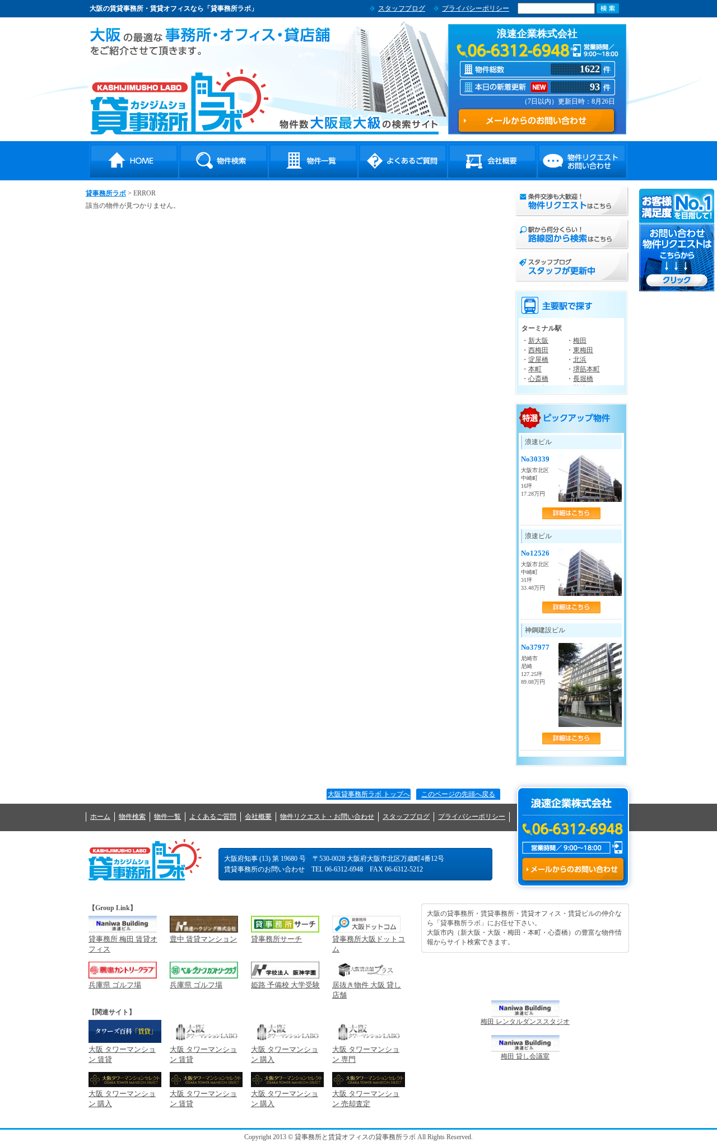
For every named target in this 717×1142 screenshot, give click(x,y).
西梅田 (538, 350)
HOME (134, 160)
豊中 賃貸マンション (203, 939)
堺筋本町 (586, 369)
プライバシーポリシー (475, 8)
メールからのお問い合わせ (572, 869)
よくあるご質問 (403, 160)
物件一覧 (313, 160)
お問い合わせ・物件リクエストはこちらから (677, 240)
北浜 (579, 359)
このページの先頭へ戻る (458, 794)
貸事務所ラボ (179, 101)
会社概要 (492, 160)
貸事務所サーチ (276, 939)
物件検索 (223, 160)
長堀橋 (583, 379)
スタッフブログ (401, 8)
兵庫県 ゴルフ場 (115, 985)
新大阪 (538, 340)
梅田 (579, 340)
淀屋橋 (538, 359)
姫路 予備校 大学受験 (285, 985)
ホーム (100, 817)
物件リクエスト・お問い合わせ (582, 160)
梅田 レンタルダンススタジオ (525, 1022)
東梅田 (583, 350)
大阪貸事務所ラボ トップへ (369, 794)
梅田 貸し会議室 (525, 1056)
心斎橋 (538, 379)
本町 (535, 369)
